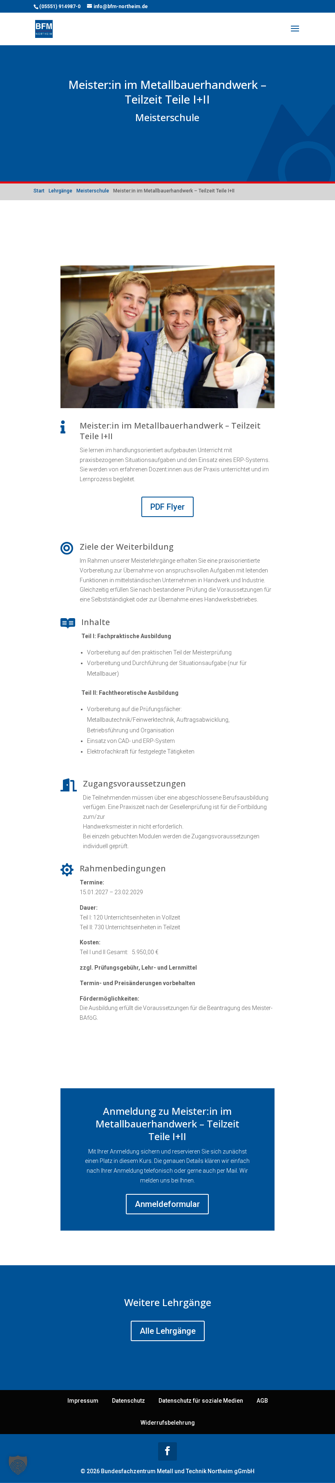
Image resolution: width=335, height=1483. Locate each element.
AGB (262, 1400)
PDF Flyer (167, 507)
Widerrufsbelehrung (168, 1422)
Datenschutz (128, 1400)
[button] (18, 1465)
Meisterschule (167, 117)
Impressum (82, 1400)
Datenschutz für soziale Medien (201, 1400)
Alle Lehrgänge (168, 1331)
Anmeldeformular (167, 1204)
